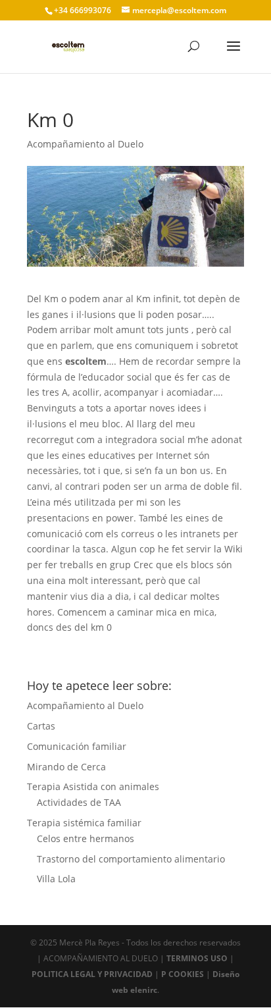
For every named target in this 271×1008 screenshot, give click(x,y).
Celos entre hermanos (85, 838)
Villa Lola (56, 878)
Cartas (41, 726)
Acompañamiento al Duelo (85, 144)
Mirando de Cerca (66, 766)
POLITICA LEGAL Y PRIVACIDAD (92, 974)
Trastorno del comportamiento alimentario (131, 859)
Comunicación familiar (76, 746)
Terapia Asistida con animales (93, 786)
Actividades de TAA (79, 802)
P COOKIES (182, 974)
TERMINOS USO (197, 958)
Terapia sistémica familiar (84, 822)
